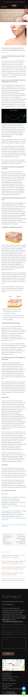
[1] (6, 125)
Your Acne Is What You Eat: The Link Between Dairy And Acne (20, 540)
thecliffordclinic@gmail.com (13, 621)
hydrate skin (11, 340)
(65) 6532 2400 (10, 2)
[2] (17, 125)
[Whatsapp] (24, 693)
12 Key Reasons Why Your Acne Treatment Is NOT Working (7, 540)
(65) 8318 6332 (22, 2)
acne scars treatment (20, 471)
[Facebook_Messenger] (24, 688)
